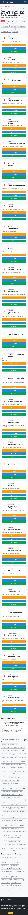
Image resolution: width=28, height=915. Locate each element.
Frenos (15, 21)
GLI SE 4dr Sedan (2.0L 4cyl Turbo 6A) (13, 747)
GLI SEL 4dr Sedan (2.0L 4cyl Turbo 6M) (13, 764)
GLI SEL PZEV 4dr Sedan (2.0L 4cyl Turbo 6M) (14, 772)
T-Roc (6, 882)
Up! (17, 888)
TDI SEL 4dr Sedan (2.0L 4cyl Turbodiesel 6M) (14, 849)
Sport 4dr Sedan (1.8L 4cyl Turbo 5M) (13, 825)
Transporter (7, 888)
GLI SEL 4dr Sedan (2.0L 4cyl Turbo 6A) (13, 761)
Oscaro (15, 51)
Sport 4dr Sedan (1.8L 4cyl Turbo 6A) (12, 828)
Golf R (17, 868)
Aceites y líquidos (7, 31)
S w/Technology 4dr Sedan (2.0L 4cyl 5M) (14, 786)
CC (5, 862)
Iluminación (5, 29)
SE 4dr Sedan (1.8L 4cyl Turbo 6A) (12, 794)
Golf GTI (6, 868)
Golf (14, 865)
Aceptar (10, 912)
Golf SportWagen (8, 871)
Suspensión (5, 26)
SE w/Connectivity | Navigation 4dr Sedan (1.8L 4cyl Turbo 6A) (14, 816)
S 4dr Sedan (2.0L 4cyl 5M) (10, 780)
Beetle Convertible (19, 860)
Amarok (6, 857)
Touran (17, 885)
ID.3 (20, 871)
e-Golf (6, 890)
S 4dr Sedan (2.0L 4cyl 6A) (10, 783)
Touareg (6, 885)
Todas (3, 21)
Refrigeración (22, 26)
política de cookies (20, 909)
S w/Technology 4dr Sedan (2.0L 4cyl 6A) (13, 788)
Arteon (16, 857)
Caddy (14, 862)
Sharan (18, 879)
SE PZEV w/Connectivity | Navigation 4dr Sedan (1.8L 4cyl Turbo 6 (14, 808)
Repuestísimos (8, 2)
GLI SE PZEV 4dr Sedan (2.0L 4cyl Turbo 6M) (14, 758)
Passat (6, 876)
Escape (16, 31)
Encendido (22, 21)
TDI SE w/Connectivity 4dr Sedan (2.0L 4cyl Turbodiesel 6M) (14, 840)
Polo (16, 876)
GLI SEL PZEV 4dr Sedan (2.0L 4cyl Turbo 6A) (14, 768)
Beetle (6, 860)
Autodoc (15, 48)
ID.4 (5, 874)
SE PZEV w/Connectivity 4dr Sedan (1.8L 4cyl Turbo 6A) (14, 803)
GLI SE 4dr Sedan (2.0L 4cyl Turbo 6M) (13, 750)
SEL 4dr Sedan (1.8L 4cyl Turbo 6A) (12, 820)
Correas (13, 29)
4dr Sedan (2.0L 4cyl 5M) (10, 744)
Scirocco (7, 879)
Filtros (9, 21)
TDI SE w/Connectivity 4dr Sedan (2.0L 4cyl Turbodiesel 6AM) (14, 836)
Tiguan (16, 882)
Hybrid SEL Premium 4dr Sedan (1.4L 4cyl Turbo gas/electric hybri (14, 776)
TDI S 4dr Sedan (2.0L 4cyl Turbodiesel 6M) (14, 832)
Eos (5, 865)
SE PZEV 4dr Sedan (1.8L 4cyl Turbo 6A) (13, 800)
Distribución (15, 23)
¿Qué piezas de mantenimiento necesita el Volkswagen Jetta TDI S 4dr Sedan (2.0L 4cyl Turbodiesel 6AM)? (13, 724)
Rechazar (4, 912)
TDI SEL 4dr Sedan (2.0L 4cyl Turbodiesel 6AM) (14, 845)
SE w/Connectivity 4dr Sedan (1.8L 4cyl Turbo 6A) (14, 812)
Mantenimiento (6, 23)
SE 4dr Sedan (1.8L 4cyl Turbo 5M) (12, 791)
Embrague (13, 26)
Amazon (15, 45)
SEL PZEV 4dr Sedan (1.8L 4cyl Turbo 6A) (13, 823)
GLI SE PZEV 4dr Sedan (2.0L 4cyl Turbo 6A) (14, 753)
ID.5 (14, 874)
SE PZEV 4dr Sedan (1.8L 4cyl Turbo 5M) (13, 797)
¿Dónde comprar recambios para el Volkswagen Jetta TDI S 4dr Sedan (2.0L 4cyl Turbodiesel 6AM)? (12, 730)
